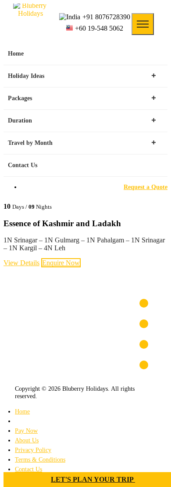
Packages (20, 98)
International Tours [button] (41, 363)
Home (16, 53)
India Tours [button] (30, 343)
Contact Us (22, 165)
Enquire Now (61, 262)
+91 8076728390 (106, 17)
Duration (20, 120)
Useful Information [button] (40, 322)
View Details (21, 262)
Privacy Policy (33, 449)
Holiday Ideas (26, 76)
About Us (27, 440)
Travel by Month (30, 143)
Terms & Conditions (40, 459)
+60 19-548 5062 (99, 28)
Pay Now (26, 430)
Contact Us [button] (29, 301)
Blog (21, 420)
